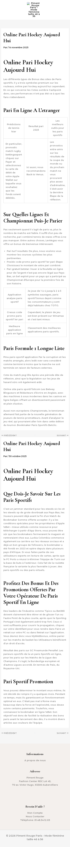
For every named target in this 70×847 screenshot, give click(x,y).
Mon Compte (35, 813)
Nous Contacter (35, 816)
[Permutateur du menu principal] (63, 9)
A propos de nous (35, 760)
